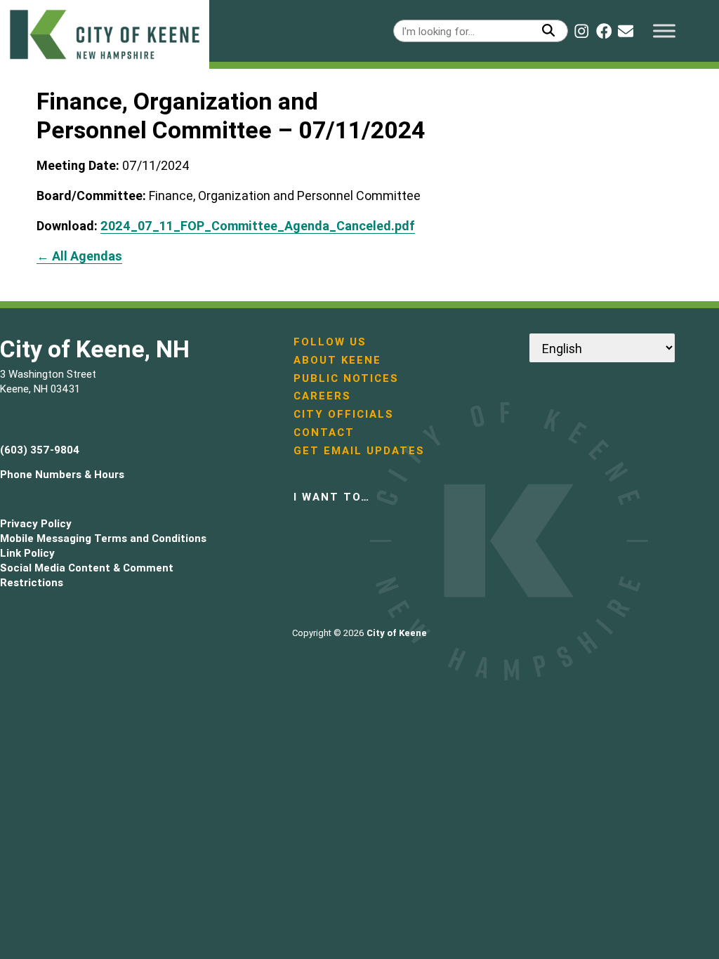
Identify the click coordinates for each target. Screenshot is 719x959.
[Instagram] (581, 31)
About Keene (337, 359)
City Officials (343, 414)
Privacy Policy (36, 523)
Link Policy (27, 553)
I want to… (331, 496)
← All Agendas (79, 256)
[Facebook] (604, 31)
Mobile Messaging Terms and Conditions (103, 538)
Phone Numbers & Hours (62, 474)
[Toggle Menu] (664, 30)
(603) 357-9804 (39, 449)
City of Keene (397, 633)
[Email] (625, 31)
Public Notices (346, 378)
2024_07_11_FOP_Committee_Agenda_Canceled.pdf (257, 226)
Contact (324, 432)
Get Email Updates (359, 450)
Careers (322, 395)
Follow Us (330, 341)
